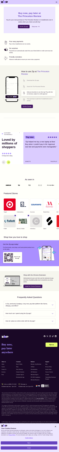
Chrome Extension (20, 372)
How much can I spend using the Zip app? (18, 313)
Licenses (47, 374)
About (3, 364)
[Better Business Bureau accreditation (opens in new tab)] (45, 385)
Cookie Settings (29, 437)
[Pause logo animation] (52, 185)
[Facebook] (44, 336)
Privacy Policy (48, 366)
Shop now (34, 26)
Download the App (20, 377)
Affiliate (32, 366)
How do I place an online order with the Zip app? (20, 321)
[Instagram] (50, 336)
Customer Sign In (20, 374)
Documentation (34, 369)
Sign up (51, 344)
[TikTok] (53, 336)
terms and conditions (40, 398)
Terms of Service (49, 372)
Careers (3, 366)
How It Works (19, 364)
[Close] (55, 426)
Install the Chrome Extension (33, 286)
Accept (29, 447)
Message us (24, 384)
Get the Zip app (24, 26)
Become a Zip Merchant (36, 364)
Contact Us (4, 369)
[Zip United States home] (4, 2)
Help (46, 364)
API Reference (34, 372)
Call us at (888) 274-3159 (10, 384)
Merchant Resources (35, 379)
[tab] (38, 80)
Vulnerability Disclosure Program (50, 378)
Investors (3, 372)
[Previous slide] (4, 162)
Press (3, 374)
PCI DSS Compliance (35, 377)
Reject (29, 442)
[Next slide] (8, 162)
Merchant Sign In (34, 374)
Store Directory (19, 369)
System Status (48, 369)
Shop (17, 366)
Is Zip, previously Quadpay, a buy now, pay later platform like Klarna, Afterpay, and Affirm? (26, 305)
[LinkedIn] (56, 336)
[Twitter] (47, 336)
